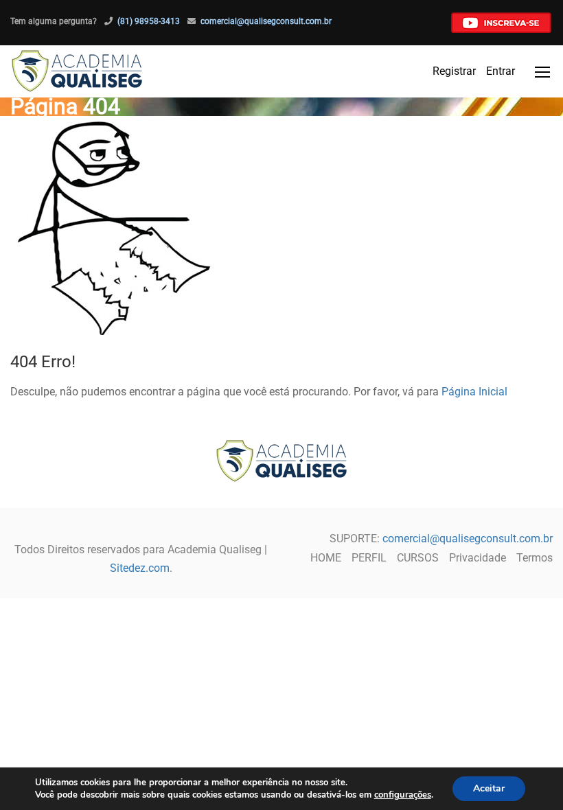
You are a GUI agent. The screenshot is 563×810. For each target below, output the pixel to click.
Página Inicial (474, 391)
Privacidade (477, 557)
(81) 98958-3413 (148, 21)
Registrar (454, 71)
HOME (325, 557)
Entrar (500, 71)
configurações (402, 795)
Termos (534, 557)
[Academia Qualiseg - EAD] (77, 71)
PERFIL (369, 557)
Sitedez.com (140, 568)
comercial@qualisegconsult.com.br (266, 21)
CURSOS (418, 557)
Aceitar (489, 788)
